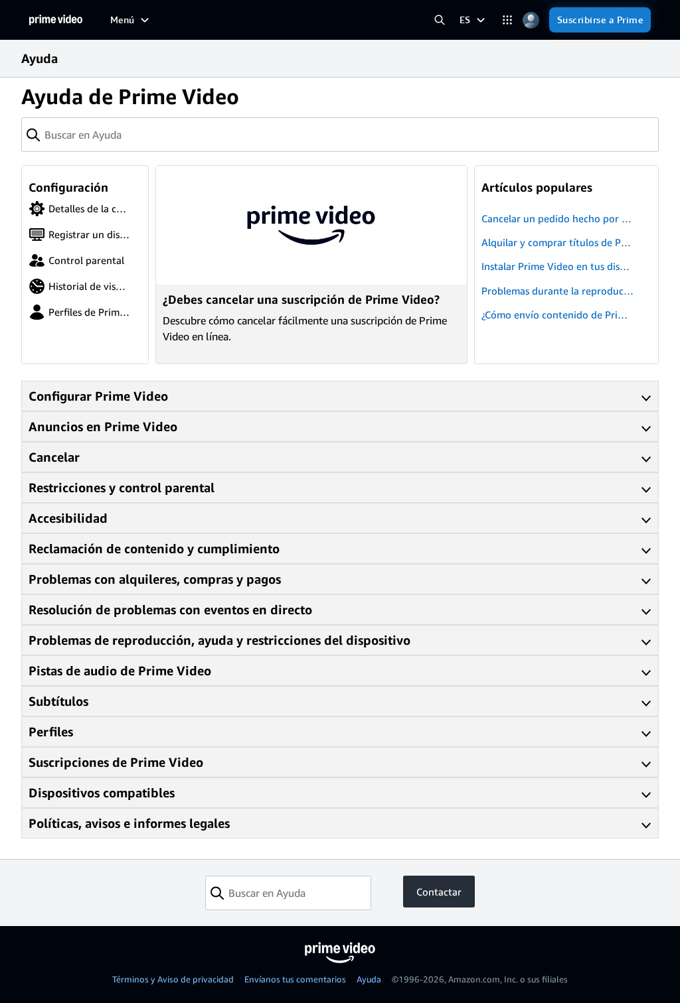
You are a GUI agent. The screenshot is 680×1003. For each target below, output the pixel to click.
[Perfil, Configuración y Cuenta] (531, 20)
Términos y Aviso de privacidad (173, 979)
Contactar (439, 892)
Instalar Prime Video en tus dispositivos (556, 267)
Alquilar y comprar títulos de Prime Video (554, 243)
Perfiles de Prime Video (77, 313)
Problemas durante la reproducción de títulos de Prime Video (556, 292)
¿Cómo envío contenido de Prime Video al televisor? (556, 315)
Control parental (86, 260)
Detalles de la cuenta (78, 209)
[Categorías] (507, 20)
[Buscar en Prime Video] (440, 20)
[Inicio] (55, 20)
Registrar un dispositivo (77, 235)
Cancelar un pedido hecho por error (556, 219)
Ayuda (369, 979)
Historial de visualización (79, 287)
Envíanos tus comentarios (295, 979)
